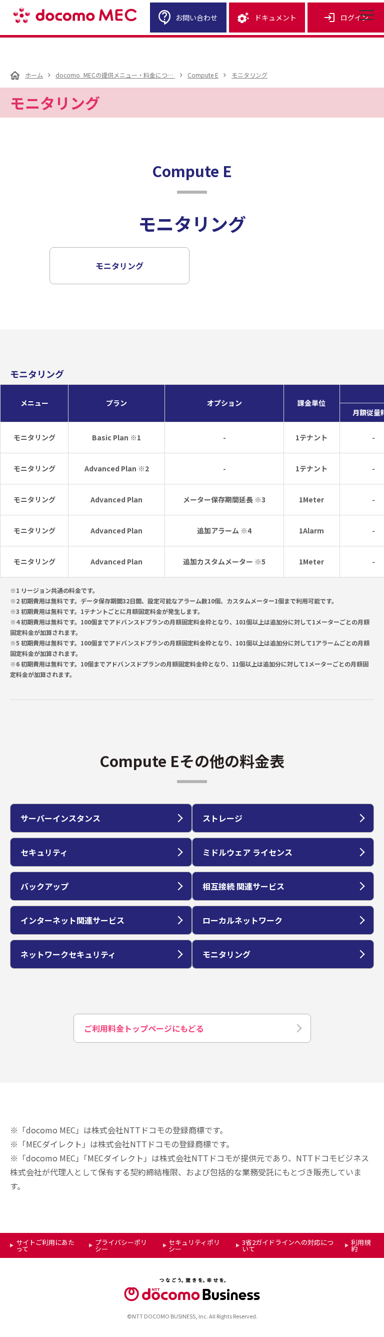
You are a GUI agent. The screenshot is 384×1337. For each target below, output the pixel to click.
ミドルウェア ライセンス (247, 852)
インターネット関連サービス (72, 920)
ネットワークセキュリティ (68, 954)
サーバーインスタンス (60, 818)
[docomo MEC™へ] (75, 15)
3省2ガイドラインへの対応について (288, 1245)
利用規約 (360, 1245)
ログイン (354, 18)
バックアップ (44, 886)
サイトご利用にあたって (45, 1245)
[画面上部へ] (370, 1323)
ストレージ (222, 818)
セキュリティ (44, 852)
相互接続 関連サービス (243, 886)
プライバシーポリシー (121, 1245)
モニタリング (120, 266)
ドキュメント (275, 18)
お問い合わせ (197, 18)
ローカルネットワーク (242, 920)
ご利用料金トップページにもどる (144, 1028)
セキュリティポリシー (194, 1245)
